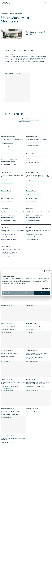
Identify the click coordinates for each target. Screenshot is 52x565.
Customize (25, 292)
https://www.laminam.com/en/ (33, 220)
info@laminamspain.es (9, 253)
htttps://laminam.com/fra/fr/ (7, 182)
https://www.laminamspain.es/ (7, 256)
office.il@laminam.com (9, 356)
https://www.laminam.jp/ (31, 201)
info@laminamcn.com (34, 162)
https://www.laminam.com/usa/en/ (8, 239)
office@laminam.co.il (9, 198)
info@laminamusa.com (9, 161)
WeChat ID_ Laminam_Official (37, 386)
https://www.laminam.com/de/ (33, 183)
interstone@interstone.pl (35, 235)
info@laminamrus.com (9, 217)
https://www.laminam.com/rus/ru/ (8, 220)
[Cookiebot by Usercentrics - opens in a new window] (44, 271)
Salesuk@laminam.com (34, 217)
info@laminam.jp (33, 198)
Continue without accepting (9, 292)
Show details (45, 288)
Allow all (42, 292)
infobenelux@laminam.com (35, 142)
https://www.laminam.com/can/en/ (8, 164)
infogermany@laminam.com (35, 180)
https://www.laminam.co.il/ (7, 201)
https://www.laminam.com (7, 146)
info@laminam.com (8, 143)
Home (2, 13)
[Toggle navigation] (49, 3)
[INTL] (14, 3)
